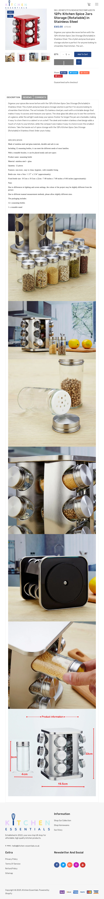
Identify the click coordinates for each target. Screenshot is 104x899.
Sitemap (9, 873)
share (86, 73)
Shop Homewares (61, 825)
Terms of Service (12, 864)
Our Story (58, 830)
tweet (74, 73)
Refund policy (11, 868)
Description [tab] (13, 97)
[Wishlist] (79, 62)
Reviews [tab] (27, 97)
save (59, 76)
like (64, 73)
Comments (40, 97)
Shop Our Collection (62, 820)
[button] (64, 62)
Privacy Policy (11, 859)
